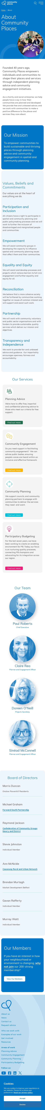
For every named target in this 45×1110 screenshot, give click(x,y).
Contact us (6, 1021)
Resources (6, 1042)
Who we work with (10, 1030)
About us (5, 1014)
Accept (22, 1098)
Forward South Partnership (16, 810)
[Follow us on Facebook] (9, 1073)
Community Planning (11, 1058)
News (4, 1017)
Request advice (8, 1025)
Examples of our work (11, 1034)
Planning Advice (9, 1051)
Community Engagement (13, 1055)
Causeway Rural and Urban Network (20, 869)
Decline (22, 1105)
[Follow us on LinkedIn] (14, 1073)
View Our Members (14, 979)
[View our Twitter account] (20, 1073)
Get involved (7, 1038)
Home (3, 10)
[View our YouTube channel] (3, 1073)
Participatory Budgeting (12, 1062)
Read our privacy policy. (23, 1093)
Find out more (14, 422)
